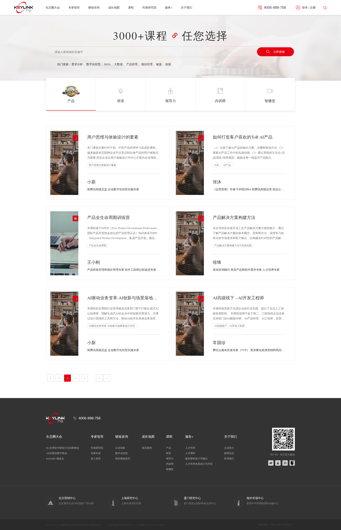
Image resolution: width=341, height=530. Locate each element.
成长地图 (114, 7)
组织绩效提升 (122, 458)
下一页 (107, 378)
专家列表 (96, 453)
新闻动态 (229, 453)
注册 (313, 7)
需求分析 (77, 64)
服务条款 (264, 524)
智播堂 (170, 469)
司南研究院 (149, 7)
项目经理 (147, 64)
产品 (168, 447)
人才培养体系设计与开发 (199, 463)
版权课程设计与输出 (196, 458)
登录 (305, 7)
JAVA (107, 64)
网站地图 (276, 524)
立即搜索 (279, 52)
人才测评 (190, 453)
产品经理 (132, 64)
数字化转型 (93, 64)
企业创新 (120, 447)
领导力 (170, 458)
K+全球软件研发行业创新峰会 (62, 447)
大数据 (118, 64)
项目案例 (147, 447)
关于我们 (186, 7)
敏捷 (159, 64)
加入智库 (96, 458)
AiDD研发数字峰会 (56, 453)
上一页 (99, 378)
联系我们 (229, 458)
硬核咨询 (94, 7)
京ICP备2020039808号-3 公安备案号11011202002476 (136, 525)
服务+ (168, 7)
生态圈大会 (53, 7)
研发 (168, 453)
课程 (131, 7)
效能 (168, 64)
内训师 (170, 463)
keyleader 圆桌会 (55, 458)
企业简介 (229, 447)
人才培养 (190, 447)
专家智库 (74, 7)
